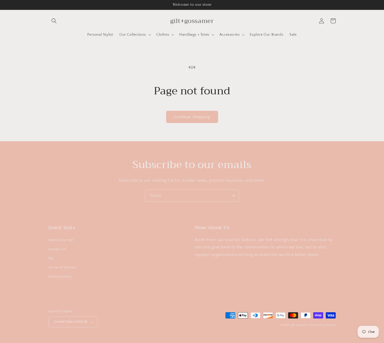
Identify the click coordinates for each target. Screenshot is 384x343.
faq (51, 258)
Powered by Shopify (323, 325)
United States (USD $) (70, 321)
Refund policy (60, 276)
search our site (60, 240)
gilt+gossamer (300, 325)
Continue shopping (192, 117)
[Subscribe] (233, 195)
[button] (54, 21)
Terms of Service (62, 267)
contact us (57, 249)
